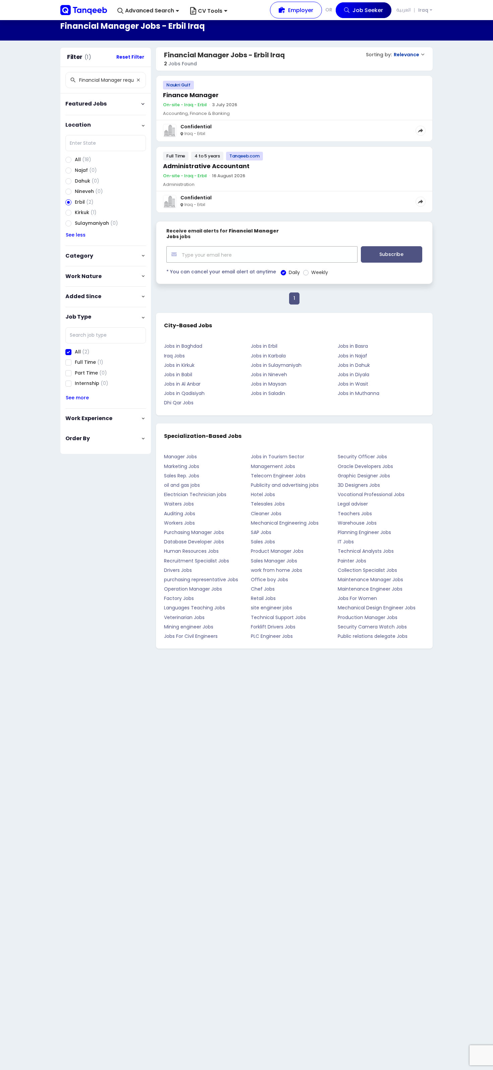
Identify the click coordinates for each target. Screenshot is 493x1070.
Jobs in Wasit (353, 384)
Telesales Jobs (268, 503)
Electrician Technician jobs (195, 494)
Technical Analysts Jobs (366, 551)
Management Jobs (273, 466)
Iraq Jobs (174, 355)
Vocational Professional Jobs (371, 494)
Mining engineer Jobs (188, 626)
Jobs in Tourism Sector (277, 456)
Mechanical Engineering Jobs (285, 523)
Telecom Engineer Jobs (278, 475)
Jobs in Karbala (268, 355)
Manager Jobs (180, 456)
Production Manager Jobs (367, 617)
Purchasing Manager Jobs (194, 532)
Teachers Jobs (355, 513)
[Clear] (138, 80)
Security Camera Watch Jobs (372, 626)
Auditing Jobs (179, 513)
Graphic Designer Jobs (364, 475)
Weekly (319, 272)
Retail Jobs (263, 598)
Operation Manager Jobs (193, 589)
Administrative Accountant (206, 166)
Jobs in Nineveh (269, 374)
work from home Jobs (276, 570)
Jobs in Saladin (268, 393)
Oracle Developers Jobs (365, 466)
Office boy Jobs (269, 579)
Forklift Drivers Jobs (273, 626)
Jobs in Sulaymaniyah (276, 365)
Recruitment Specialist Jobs (196, 560)
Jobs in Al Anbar (182, 384)
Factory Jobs (179, 598)
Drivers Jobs (178, 570)
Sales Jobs (263, 541)
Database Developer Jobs (194, 541)
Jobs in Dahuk (354, 365)
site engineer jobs (271, 607)
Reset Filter (130, 57)
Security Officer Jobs (362, 456)
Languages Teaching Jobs (194, 607)
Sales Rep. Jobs (181, 475)
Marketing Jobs (181, 466)
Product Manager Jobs (277, 551)
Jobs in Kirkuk (179, 365)
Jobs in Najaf (352, 355)
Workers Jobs (179, 523)
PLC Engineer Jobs (272, 636)
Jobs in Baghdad (183, 346)
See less (76, 234)
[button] (148, 10)
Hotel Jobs (263, 494)
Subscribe (391, 254)
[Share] (421, 131)
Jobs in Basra (353, 346)
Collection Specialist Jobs (367, 570)
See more (77, 397)
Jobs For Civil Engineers (191, 636)
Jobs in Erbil (264, 346)
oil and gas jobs (182, 485)
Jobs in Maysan (268, 384)
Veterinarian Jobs (184, 617)
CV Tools (210, 11)
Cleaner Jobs (266, 513)
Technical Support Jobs (278, 617)
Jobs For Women (357, 598)
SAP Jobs (261, 532)
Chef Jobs (263, 589)
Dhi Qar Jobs (179, 402)
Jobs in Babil (178, 374)
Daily (294, 272)
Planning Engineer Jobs (364, 532)
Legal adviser (353, 503)
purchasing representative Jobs (201, 579)
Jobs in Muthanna (358, 393)
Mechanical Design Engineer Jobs (377, 607)
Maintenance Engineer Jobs (370, 589)
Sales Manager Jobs (274, 560)
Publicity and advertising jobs (285, 485)
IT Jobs (346, 541)
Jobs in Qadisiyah (184, 393)
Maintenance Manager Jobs (370, 579)
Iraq (423, 10)
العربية (403, 9)
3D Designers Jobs (359, 485)
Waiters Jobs (179, 503)
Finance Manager (191, 95)
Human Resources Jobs (191, 551)
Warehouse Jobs (357, 523)
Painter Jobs (352, 560)
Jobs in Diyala (353, 374)
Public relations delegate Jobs (372, 636)
